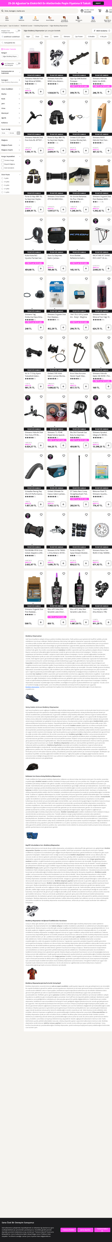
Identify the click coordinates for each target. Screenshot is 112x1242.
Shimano (67, 36)
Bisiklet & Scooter (26, 26)
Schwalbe (91, 36)
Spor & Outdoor (14, 26)
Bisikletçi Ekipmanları (41, 26)
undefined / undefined (12, 37)
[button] (77, 72)
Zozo (37, 36)
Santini (56, 36)
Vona (46, 36)
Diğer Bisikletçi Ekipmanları (59, 26)
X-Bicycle (103, 36)
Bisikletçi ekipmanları (32, 687)
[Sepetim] (100, 11)
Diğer (28, 36)
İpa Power (79, 36)
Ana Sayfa (3, 26)
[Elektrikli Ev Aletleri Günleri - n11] (56, 3)
